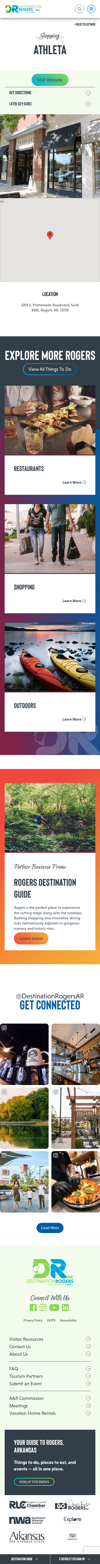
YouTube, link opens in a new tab (54, 1305)
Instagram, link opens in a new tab (43, 1305)
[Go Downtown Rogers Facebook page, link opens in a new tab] (73, 1505)
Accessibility (68, 1320)
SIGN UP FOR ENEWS (34, 1482)
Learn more (31, 938)
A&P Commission (26, 1398)
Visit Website (50, 79)
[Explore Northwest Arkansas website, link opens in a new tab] (73, 1520)
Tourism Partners (26, 1376)
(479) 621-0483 (20, 104)
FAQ (13, 1368)
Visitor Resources (26, 1339)
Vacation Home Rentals (32, 1413)
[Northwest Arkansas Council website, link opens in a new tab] (27, 1520)
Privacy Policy (32, 1320)
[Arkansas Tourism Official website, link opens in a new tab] (27, 1537)
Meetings (18, 1405)
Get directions (20, 93)
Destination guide (22, 1559)
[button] (89, 156)
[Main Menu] (91, 9)
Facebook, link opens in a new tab (33, 1305)
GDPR (51, 1320)
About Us (18, 1354)
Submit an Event (25, 1383)
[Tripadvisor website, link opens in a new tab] (73, 1537)
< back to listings (84, 24)
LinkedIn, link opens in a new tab (65, 1305)
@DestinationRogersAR (50, 996)
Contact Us (20, 1346)
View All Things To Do (50, 369)
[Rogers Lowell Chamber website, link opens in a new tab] (27, 1505)
